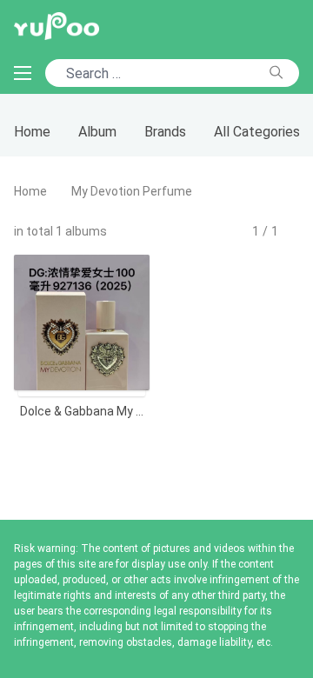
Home (32, 131)
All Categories (257, 131)
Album (97, 131)
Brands (165, 131)
